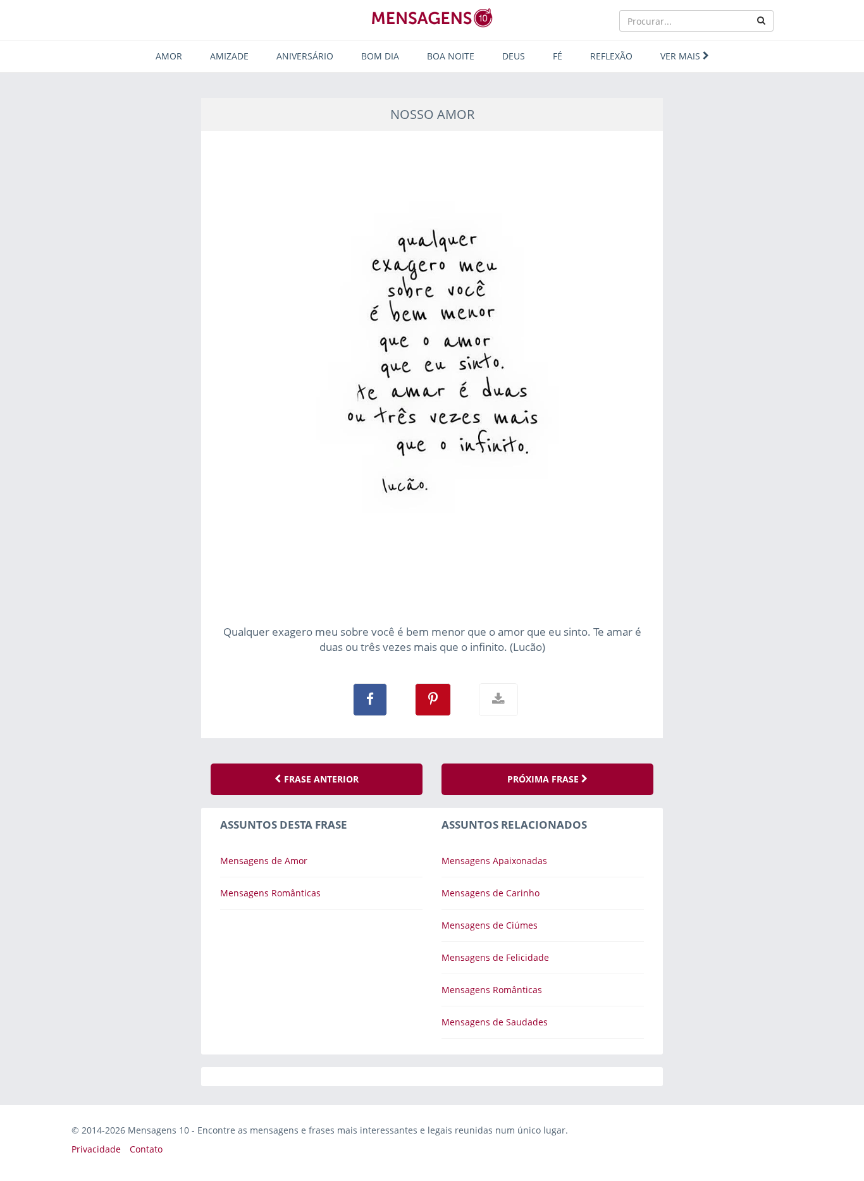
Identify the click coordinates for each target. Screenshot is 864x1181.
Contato (146, 1149)
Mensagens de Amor (263, 861)
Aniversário (304, 56)
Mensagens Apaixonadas (494, 861)
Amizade (229, 56)
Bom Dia (380, 56)
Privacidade (96, 1149)
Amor (169, 56)
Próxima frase (544, 779)
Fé (557, 56)
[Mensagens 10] (432, 17)
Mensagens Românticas (270, 893)
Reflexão (611, 56)
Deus (513, 56)
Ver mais (681, 56)
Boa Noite (450, 56)
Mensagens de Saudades (494, 1022)
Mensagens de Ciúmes (489, 925)
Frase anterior (320, 779)
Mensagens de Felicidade (495, 957)
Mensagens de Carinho (490, 893)
